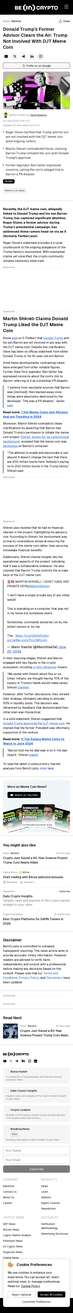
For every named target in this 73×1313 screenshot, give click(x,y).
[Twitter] (15, 56)
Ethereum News (13, 1241)
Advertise (8, 1186)
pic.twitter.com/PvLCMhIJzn (27, 640)
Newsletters (48, 1208)
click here (47, 768)
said (14, 338)
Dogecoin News (12, 1252)
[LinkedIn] (32, 56)
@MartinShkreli (38, 586)
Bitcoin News (11, 1229)
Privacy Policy (29, 978)
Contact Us (10, 1191)
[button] (36, 1075)
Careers (7, 1203)
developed (10, 446)
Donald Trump (53, 338)
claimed (23, 687)
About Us (8, 1197)
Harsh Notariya (39, 115)
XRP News (9, 1224)
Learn (44, 1191)
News (6, 21)
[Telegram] (23, 56)
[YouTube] (6, 56)
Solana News (11, 1257)
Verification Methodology (49, 1226)
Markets (16, 21)
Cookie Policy (30, 1286)
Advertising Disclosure (54, 1233)
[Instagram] (40, 56)
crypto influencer (45, 667)
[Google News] (35, 1061)
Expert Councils (50, 1203)
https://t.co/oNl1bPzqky (32, 636)
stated (33, 755)
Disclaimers (54, 978)
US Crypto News (13, 1246)
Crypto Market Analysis (17, 1235)
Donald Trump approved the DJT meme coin (34, 723)
